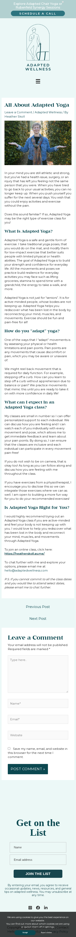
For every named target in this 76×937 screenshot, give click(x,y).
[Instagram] (30, 908)
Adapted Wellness (48, 112)
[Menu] (38, 81)
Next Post (37, 619)
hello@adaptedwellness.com (26, 570)
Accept (25, 933)
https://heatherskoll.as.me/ (24, 553)
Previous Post (38, 607)
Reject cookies (46, 933)
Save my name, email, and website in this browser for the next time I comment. (37, 753)
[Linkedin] (46, 908)
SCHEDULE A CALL (38, 13)
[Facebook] (38, 908)
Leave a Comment (18, 112)
